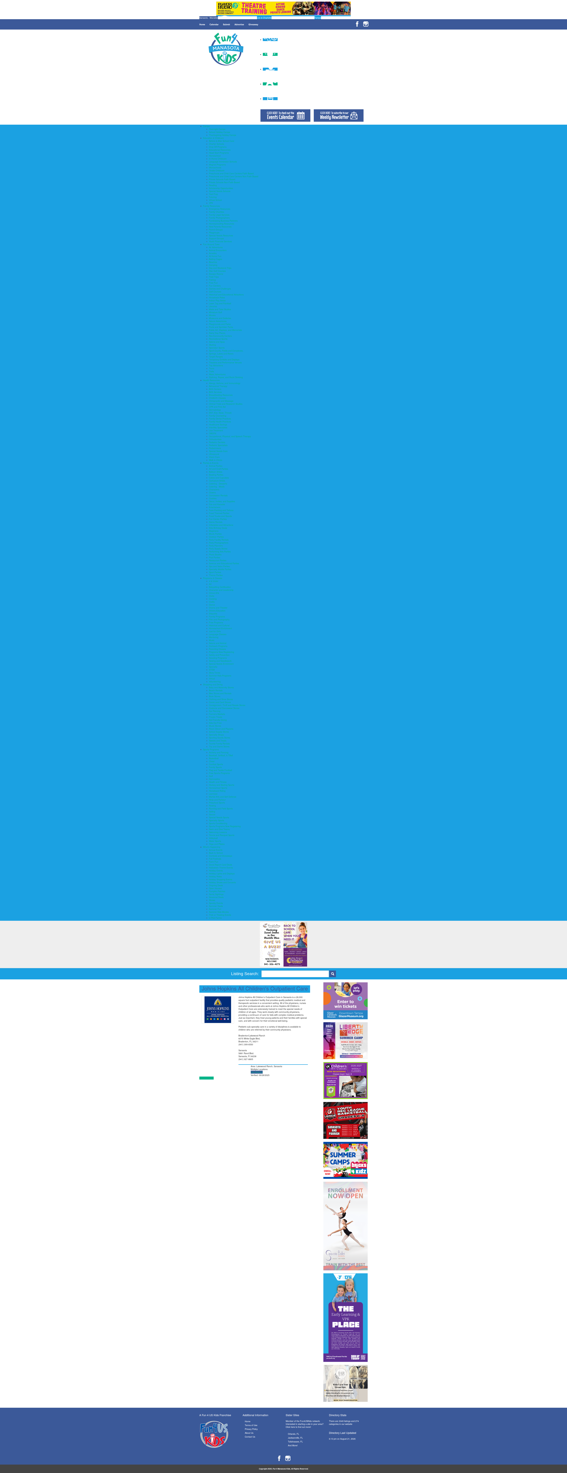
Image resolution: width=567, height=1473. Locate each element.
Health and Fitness (218, 781)
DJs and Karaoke (217, 504)
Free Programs (216, 622)
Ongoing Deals (216, 885)
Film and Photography (219, 619)
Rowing (212, 805)
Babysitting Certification (220, 586)
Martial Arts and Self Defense (222, 796)
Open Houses (215, 888)
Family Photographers (219, 217)
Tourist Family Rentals (219, 743)
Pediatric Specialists (218, 445)
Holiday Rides (215, 876)
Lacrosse (213, 793)
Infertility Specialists (218, 427)
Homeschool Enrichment (220, 628)
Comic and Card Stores (220, 702)
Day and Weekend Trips (220, 267)
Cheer (212, 761)
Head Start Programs (219, 152)
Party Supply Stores (218, 548)
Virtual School (215, 200)
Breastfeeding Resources (221, 394)
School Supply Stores (219, 731)
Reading (213, 185)
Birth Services (215, 392)
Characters (214, 489)
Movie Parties (215, 533)
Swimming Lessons (218, 832)
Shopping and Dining (213, 684)
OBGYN (212, 433)
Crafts (212, 601)
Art (210, 584)
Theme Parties (216, 575)
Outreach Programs (218, 646)
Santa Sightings (216, 894)
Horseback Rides (217, 297)
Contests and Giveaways (220, 855)
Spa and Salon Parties (219, 566)
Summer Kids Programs (220, 675)
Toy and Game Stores (219, 746)
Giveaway (253, 24)
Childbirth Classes (217, 397)
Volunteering (215, 681)
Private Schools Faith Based (222, 179)
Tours (211, 368)
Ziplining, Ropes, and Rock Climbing (226, 377)
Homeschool (215, 155)
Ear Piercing (214, 711)
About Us (249, 1432)
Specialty (213, 666)
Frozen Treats (215, 716)
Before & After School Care (221, 140)
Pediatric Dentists (217, 442)
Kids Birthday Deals (218, 527)
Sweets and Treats (217, 740)
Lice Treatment (216, 430)
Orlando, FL (293, 1433)
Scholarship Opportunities (221, 188)
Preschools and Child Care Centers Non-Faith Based (233, 176)
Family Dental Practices (220, 418)
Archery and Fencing (218, 752)
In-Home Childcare (218, 158)
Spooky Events (216, 903)
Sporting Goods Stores (219, 737)
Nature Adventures (218, 321)
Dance (212, 604)
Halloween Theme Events (221, 867)
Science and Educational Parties (224, 563)
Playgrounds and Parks (220, 324)
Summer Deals (216, 906)
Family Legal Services (219, 214)
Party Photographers (218, 542)
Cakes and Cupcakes (219, 477)
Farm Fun (213, 861)
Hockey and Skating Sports (221, 784)
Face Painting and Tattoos (221, 510)
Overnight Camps (217, 129)
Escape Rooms (216, 273)
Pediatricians (215, 448)
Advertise (239, 24)
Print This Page (206, 1078)
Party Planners (216, 545)
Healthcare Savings (218, 424)
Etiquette (213, 613)
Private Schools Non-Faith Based (224, 182)
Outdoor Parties (216, 536)
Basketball (214, 758)
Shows (212, 900)
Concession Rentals (218, 495)
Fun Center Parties (218, 519)
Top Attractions (216, 365)
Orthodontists (215, 439)
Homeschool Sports (218, 787)
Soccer (212, 814)
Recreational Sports (218, 338)
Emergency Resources (219, 208)
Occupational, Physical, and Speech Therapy (230, 436)
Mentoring (213, 637)
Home (202, 24)
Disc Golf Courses (217, 270)
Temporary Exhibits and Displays (224, 359)
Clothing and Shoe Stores (221, 699)
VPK (211, 202)
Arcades (213, 253)
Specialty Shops (216, 734)
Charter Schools (216, 143)
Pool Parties (214, 557)
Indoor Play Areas (217, 300)
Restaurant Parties (217, 560)
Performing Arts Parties (220, 551)
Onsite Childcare (216, 170)
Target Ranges (216, 356)
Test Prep (213, 194)
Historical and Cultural (219, 625)
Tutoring (213, 197)
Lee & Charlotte (264, 17)
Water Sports (215, 841)
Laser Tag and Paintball (220, 303)
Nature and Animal (217, 643)
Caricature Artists (217, 480)
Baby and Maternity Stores (221, 687)
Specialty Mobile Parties (220, 569)
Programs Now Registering (221, 651)
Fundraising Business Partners (223, 220)
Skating (212, 344)
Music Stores (215, 725)
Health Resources (211, 380)
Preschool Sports (217, 802)
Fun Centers (215, 285)
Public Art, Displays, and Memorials (225, 329)
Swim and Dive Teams (219, 829)
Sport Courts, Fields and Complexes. (226, 350)
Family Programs (217, 616)
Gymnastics (214, 778)
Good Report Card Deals (220, 864)
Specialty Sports (216, 820)
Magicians (213, 530)
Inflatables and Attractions (221, 524)
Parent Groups (216, 229)
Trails (211, 371)
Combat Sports (216, 764)
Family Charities (216, 211)
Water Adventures (217, 374)
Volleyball (213, 838)
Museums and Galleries (220, 318)
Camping (213, 264)
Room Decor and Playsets (221, 728)
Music (211, 640)
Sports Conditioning (218, 823)
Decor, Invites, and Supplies (222, 501)
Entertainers (214, 507)
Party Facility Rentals (219, 539)
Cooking (213, 598)
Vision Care (214, 457)
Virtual (212, 678)
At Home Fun (215, 256)
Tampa (318, 17)
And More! (293, 1445)
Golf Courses (215, 291)
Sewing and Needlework (220, 660)
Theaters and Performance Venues (225, 362)
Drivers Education (217, 610)
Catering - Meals (216, 486)
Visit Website (257, 1072)
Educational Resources (219, 149)
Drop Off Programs (218, 146)
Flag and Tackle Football (220, 770)
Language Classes (217, 634)
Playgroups (214, 232)
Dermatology (215, 409)
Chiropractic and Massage (221, 400)
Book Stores (214, 696)
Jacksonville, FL (295, 1437)
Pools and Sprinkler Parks (221, 327)
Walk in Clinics (215, 459)
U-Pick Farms (215, 917)
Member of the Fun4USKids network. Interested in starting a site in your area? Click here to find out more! (305, 1424)
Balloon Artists (215, 471)
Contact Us (250, 1436)
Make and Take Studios (220, 309)
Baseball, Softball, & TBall (221, 755)
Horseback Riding (217, 790)
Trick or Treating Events (220, 914)
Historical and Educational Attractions (226, 294)
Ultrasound (214, 454)
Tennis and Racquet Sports (221, 835)
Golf (211, 776)
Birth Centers (215, 389)
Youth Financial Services (220, 241)
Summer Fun (215, 908)
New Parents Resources (220, 226)
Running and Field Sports (221, 808)
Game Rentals (215, 521)
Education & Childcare (213, 137)
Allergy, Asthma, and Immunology (224, 383)
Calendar (214, 24)
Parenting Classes (217, 649)
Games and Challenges (220, 288)
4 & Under (213, 581)
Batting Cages (215, 259)
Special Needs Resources (221, 235)
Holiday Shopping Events (220, 879)
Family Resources (211, 205)
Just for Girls (215, 631)
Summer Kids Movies (219, 911)
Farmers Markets (217, 713)
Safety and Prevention (219, 654)
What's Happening (211, 846)
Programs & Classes (212, 578)
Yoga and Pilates (217, 843)
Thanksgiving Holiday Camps (222, 135)
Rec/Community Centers (220, 335)
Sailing (212, 811)
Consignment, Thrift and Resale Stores (227, 705)
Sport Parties (215, 572)
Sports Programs (211, 749)
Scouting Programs (218, 657)
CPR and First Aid (217, 406)
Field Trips (214, 276)
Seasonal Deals (216, 897)
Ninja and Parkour (217, 799)
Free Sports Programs (219, 773)
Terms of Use (251, 1425)
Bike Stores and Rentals (220, 693)
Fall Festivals (215, 858)
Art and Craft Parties (218, 468)
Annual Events (215, 849)
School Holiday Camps (219, 132)
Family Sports (215, 767)
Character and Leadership (221, 589)
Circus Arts (214, 592)
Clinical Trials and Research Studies (225, 403)
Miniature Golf (215, 312)
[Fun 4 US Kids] (225, 48)
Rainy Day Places (217, 332)
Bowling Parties (216, 474)
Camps (206, 126)
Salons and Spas (217, 341)
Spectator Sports (217, 347)
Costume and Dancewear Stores (224, 708)
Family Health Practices (220, 421)
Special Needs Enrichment (221, 663)
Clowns (212, 492)
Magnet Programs (217, 164)
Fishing (212, 279)
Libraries (213, 306)
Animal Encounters (218, 250)
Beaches (213, 262)
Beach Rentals (216, 690)
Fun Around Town (211, 244)
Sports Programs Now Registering (225, 826)
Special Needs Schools (219, 191)
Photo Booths (215, 554)
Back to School (216, 852)
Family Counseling (217, 415)
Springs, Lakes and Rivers (221, 353)
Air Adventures (216, 247)
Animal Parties (215, 465)
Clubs (211, 595)
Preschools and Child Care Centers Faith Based (231, 173)
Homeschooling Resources (221, 223)
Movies (212, 315)
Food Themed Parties (219, 513)
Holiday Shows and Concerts (222, 882)
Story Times (214, 672)
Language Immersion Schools (223, 161)
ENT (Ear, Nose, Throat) (220, 412)
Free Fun (213, 282)
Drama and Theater (218, 607)
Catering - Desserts (218, 483)
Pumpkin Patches (217, 891)
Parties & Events (210, 462)
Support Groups (216, 238)
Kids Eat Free (215, 722)
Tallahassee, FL (295, 1441)
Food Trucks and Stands (220, 516)
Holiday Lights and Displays (222, 873)
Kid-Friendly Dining (218, 719)
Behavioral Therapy (218, 386)
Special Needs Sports (219, 817)
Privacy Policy (251, 1429)
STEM (212, 669)
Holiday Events (216, 870)
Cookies (212, 498)
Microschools (215, 167)
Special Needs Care (218, 451)
